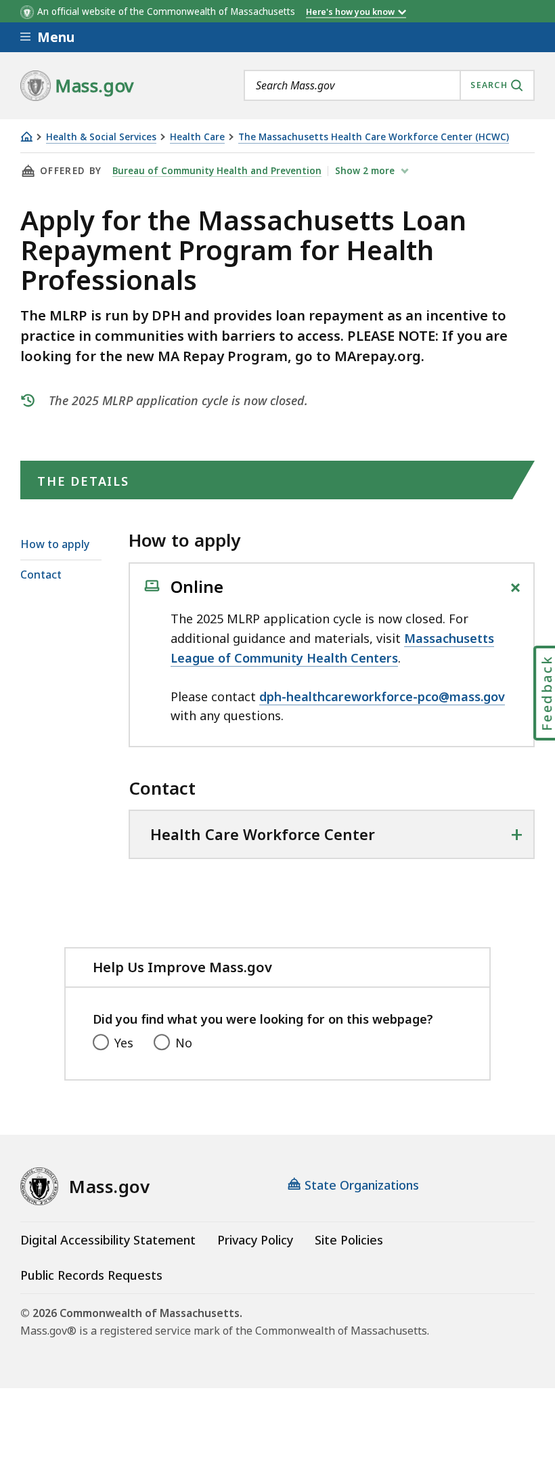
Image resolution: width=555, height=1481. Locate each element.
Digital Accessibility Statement (108, 1240)
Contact (41, 574)
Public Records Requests (91, 1275)
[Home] (26, 136)
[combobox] (389, 85)
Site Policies (349, 1240)
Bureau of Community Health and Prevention (216, 171)
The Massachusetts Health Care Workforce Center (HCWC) (373, 137)
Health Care (197, 137)
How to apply (54, 544)
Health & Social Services (101, 137)
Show (365, 171)
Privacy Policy (255, 1240)
